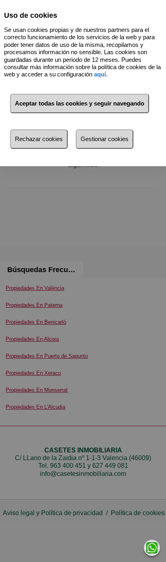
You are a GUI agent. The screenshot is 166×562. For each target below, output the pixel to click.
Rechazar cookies (39, 138)
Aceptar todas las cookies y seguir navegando (79, 103)
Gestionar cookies (105, 138)
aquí (100, 74)
